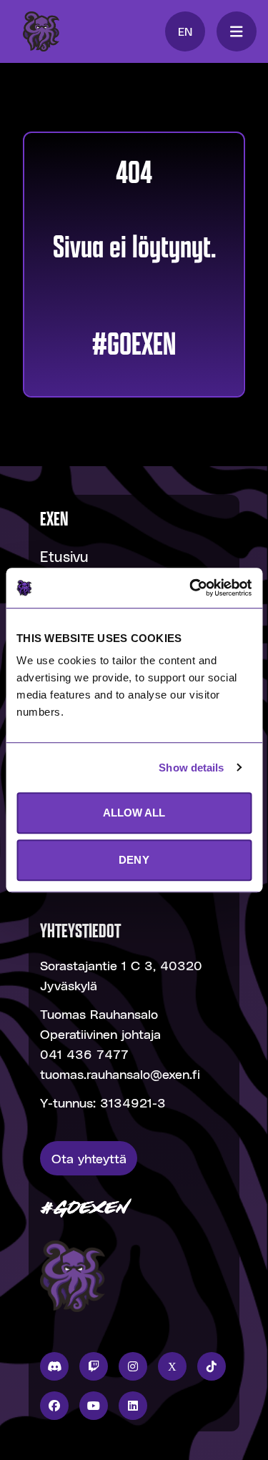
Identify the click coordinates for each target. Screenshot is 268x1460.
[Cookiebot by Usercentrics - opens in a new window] (191, 587)
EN (185, 31)
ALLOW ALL (134, 813)
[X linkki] (172, 1366)
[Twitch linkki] (93, 1366)
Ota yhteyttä (88, 1157)
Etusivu (64, 556)
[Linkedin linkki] (133, 1405)
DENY (134, 860)
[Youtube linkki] (93, 1405)
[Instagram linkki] (133, 1366)
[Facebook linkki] (54, 1405)
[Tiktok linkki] (211, 1366)
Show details (191, 767)
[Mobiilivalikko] (237, 31)
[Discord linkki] (54, 1366)
